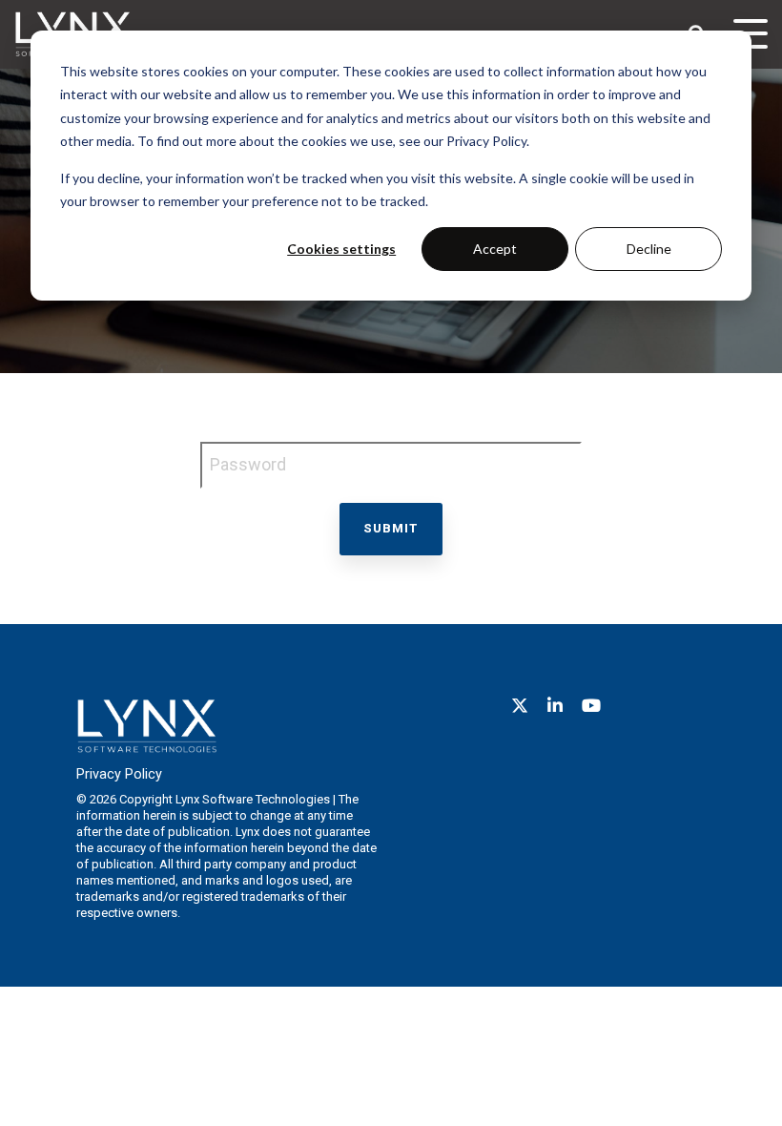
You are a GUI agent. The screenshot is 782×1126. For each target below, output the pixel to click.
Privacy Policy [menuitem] (119, 774)
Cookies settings (341, 248)
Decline (649, 248)
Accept (495, 248)
